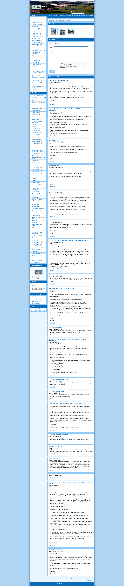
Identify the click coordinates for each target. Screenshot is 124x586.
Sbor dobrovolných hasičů (38, 230)
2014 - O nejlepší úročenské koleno (39, 103)
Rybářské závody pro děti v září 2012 (38, 221)
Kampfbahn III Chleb (37, 139)
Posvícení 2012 (36, 194)
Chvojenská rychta (36, 60)
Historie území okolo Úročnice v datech (37, 34)
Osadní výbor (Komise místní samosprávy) (37, 39)
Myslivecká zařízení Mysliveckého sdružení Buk (39, 151)
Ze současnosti (36, 262)
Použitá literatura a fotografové (36, 53)
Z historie (34, 258)
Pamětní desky (35, 160)
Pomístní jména (36, 66)
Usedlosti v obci (36, 251)
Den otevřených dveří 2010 (38, 108)
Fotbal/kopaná (35, 89)
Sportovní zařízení (36, 240)
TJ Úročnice (35, 296)
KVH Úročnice (35, 303)
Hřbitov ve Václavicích (37, 135)
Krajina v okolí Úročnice (38, 48)
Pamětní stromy (36, 162)
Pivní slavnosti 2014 (37, 169)
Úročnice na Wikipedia (37, 299)
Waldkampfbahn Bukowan (38, 255)
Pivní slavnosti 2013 (37, 167)
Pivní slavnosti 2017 (37, 176)
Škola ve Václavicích (37, 235)
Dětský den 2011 (36, 112)
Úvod (50, 15)
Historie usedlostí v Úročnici (39, 31)
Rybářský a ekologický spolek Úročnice (37, 45)
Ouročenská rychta (36, 58)
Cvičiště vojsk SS (36, 28)
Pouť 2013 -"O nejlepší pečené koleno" (37, 200)
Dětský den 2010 (36, 110)
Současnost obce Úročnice (38, 20)
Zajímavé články (36, 62)
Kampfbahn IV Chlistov (37, 141)
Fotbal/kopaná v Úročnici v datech (38, 125)
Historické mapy (36, 130)
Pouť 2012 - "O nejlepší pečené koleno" (38, 196)
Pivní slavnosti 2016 (37, 173)
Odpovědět (52, 104)
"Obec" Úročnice (39, 6)
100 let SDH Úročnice (37, 42)
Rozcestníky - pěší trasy (38, 211)
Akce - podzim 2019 (37, 83)
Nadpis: (51, 50)
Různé (33, 213)
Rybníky (34, 227)
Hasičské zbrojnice (36, 128)
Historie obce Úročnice (37, 22)
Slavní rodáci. (35, 238)
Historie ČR (35, 26)
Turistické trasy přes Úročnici (39, 50)
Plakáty (34, 178)
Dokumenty (35, 117)
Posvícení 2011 (36, 191)
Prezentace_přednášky (37, 69)
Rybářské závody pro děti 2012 (38, 218)
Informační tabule (36, 137)
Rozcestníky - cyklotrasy (38, 208)
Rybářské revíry (36, 215)
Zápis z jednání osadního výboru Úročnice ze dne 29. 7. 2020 (38, 86)
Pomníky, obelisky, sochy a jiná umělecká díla (69, 15)
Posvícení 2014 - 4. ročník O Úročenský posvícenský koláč (39, 77)
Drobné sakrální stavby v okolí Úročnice (38, 122)
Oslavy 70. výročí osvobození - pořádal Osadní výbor (39, 157)
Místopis (34, 17)
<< (31, 310)
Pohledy (34, 180)
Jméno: (51, 47)
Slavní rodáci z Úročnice (38, 36)
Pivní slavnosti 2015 (37, 80)
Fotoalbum (55, 15)
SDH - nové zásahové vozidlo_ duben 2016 (37, 233)
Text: (51, 52)
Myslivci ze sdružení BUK (38, 148)
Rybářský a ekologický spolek (37, 225)
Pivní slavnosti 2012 (37, 165)
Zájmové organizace (37, 24)
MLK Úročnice (35, 301)
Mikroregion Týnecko (37, 143)
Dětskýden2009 (36, 114)
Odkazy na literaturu (37, 55)
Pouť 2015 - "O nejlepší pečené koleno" (38, 203)
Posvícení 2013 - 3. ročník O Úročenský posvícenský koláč (39, 72)
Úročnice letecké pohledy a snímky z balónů (38, 248)
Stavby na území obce (37, 242)
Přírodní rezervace (36, 206)
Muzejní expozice (36, 145)
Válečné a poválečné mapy (38, 253)
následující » (90, 580)
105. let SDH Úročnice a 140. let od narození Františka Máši (39, 99)
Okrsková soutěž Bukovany (39, 153)
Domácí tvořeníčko (36, 64)
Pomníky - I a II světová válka (38, 185)
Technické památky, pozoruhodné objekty (37, 245)
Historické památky (37, 132)
